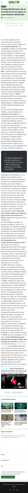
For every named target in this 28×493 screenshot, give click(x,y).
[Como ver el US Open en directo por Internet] (7, 406)
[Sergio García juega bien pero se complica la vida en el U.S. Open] (21, 417)
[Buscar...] (26, 2)
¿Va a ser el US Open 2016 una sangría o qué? (21, 411)
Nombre (3, 454)
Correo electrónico (5, 460)
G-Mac (7, 392)
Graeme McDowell (18, 392)
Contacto (14, 486)
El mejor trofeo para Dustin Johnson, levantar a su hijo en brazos (6, 424)
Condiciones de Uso (20, 484)
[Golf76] (14, 2)
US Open (4, 6)
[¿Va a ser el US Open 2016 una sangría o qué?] (21, 406)
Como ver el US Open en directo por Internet (7, 411)
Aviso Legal (12, 484)
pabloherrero (5, 17)
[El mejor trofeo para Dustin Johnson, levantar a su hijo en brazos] (7, 417)
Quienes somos (6, 484)
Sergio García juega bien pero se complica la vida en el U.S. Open (21, 423)
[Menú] (1, 2)
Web (2, 466)
